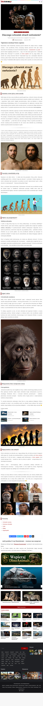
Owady (12, 659)
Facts (40, 687)
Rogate (22, 661)
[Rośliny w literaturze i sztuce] (25, 420)
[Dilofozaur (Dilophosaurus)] (37, 624)
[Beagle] (40, 651)
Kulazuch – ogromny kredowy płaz (14, 418)
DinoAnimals (17, 683)
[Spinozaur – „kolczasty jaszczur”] (17, 673)
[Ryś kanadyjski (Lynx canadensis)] (26, 633)
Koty (13, 657)
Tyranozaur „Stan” (36, 619)
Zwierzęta (27, 32)
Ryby (6, 663)
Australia (17, 652)
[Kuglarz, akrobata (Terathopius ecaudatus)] (25, 413)
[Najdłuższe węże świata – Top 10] (26, 615)
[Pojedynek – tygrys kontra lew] (4, 677)
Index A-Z (3, 685)
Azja (20, 652)
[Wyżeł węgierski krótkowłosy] (40, 654)
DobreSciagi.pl (36, 687)
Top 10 (16, 663)
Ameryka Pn (12, 652)
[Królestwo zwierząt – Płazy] (26, 624)
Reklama (13, 687)
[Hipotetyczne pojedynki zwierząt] (4, 673)
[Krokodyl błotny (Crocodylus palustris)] (5, 615)
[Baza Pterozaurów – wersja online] (36, 654)
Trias (19, 663)
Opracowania (20, 32)
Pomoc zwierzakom (8, 687)
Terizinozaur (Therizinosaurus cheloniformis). (15, 638)
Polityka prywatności (19, 687)
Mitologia (23, 657)
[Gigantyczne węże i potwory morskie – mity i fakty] (31, 654)
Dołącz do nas (25, 687)
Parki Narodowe (17, 659)
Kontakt (32, 687)
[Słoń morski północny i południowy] (37, 633)
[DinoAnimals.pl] (6, 2)
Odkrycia (26, 685)
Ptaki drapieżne (17, 661)
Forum (40, 685)
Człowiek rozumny (7, 522)
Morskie (2, 659)
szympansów (32, 49)
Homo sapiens (25, 53)
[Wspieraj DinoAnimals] (21, 559)
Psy (9, 661)
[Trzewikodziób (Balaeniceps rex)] (36, 651)
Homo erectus (38, 455)
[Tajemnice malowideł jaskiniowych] (5, 633)
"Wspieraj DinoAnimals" (20, 544)
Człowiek (15, 32)
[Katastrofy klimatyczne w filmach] (5, 624)
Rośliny (2, 663)
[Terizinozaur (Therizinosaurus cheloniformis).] (16, 633)
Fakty (37, 685)
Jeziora (2, 657)
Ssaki (24, 32)
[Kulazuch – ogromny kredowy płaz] (4, 420)
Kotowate (9, 657)
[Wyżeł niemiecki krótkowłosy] (16, 615)
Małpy (4, 528)
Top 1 (12, 663)
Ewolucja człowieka (7, 524)
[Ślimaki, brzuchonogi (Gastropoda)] (31, 651)
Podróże (2, 661)
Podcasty (22, 659)
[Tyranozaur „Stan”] (37, 615)
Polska (7, 661)
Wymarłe (22, 663)
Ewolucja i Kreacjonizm (32, 685)
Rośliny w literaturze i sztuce (34, 418)
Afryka (2, 652)
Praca (29, 687)
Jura (6, 657)
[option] (21, 578)
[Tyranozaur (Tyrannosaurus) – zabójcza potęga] (11, 677)
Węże (7, 665)
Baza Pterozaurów (22, 685)
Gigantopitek (6, 530)
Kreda (17, 657)
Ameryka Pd (7, 652)
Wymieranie (3, 665)
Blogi (23, 652)
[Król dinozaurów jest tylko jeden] (11, 673)
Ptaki (12, 661)
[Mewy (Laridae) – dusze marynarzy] (4, 413)
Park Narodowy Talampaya (21, 578)
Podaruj (3, 687)
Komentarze (8, 685)
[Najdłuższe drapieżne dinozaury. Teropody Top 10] (17, 677)
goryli (39, 49)
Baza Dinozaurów (15, 685)
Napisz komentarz (21, 607)
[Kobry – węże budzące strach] (16, 624)
